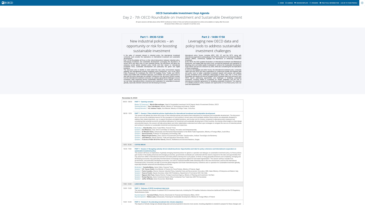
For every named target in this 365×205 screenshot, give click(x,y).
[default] (301, 3)
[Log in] (362, 3)
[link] (281, 3)
